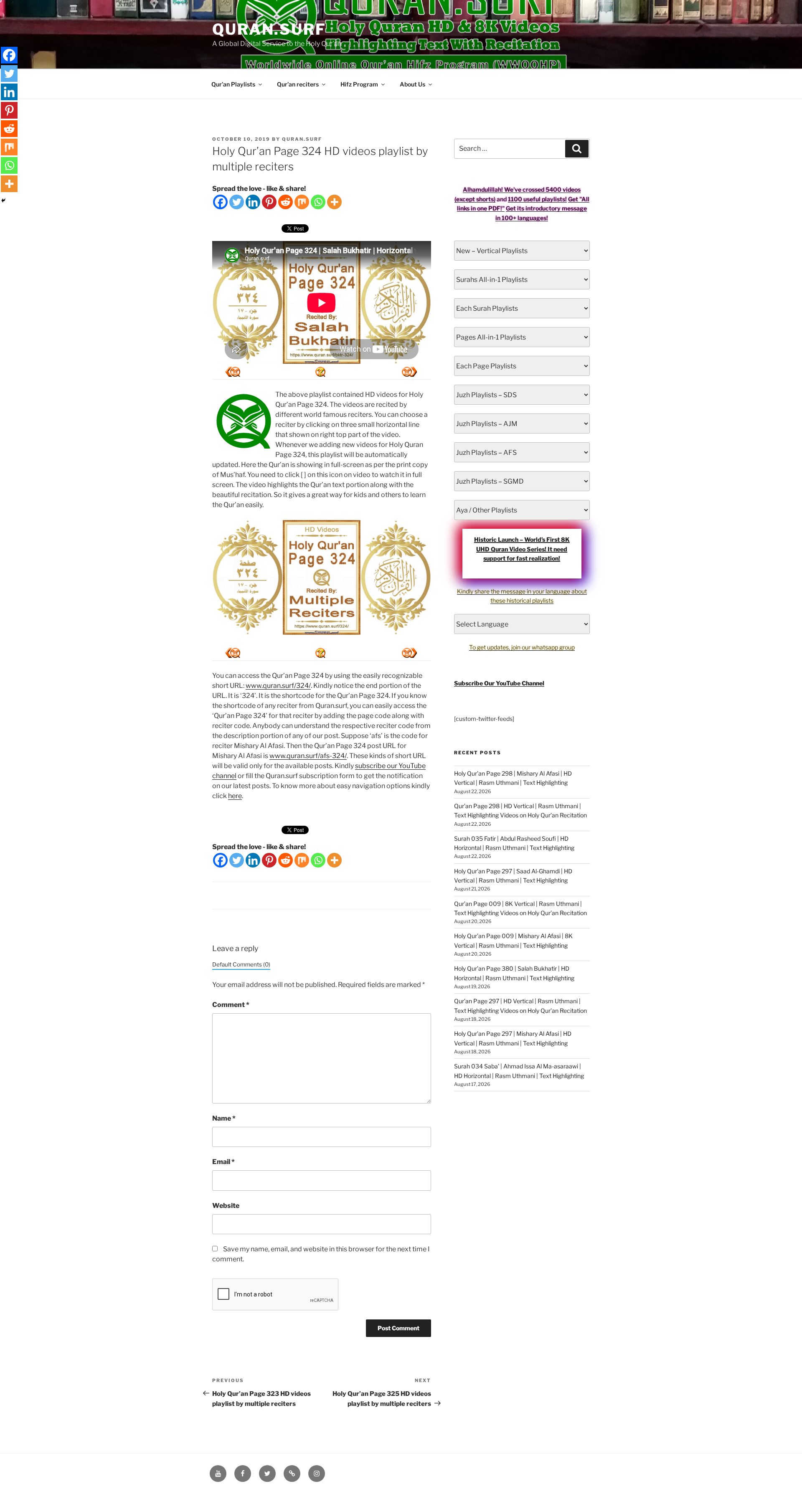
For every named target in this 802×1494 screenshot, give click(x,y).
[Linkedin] (253, 202)
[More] (334, 202)
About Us (412, 84)
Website (225, 1206)
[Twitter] (236, 202)
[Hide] (3, 200)
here (235, 796)
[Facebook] (220, 202)
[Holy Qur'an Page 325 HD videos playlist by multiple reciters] (232, 372)
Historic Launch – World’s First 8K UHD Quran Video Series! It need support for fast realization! (522, 549)
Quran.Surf (269, 29)
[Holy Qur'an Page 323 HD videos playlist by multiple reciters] (409, 372)
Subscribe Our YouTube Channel (499, 683)
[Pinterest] (269, 202)
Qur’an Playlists (233, 84)
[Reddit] (285, 202)
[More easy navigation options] (320, 372)
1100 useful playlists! (537, 199)
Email (223, 1162)
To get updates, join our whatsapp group (522, 647)
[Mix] (301, 202)
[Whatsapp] (318, 202)
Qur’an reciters (298, 84)
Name (224, 1118)
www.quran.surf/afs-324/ (308, 756)
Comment (230, 1005)
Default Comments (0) (241, 964)
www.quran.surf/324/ (278, 686)
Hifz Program (359, 84)
